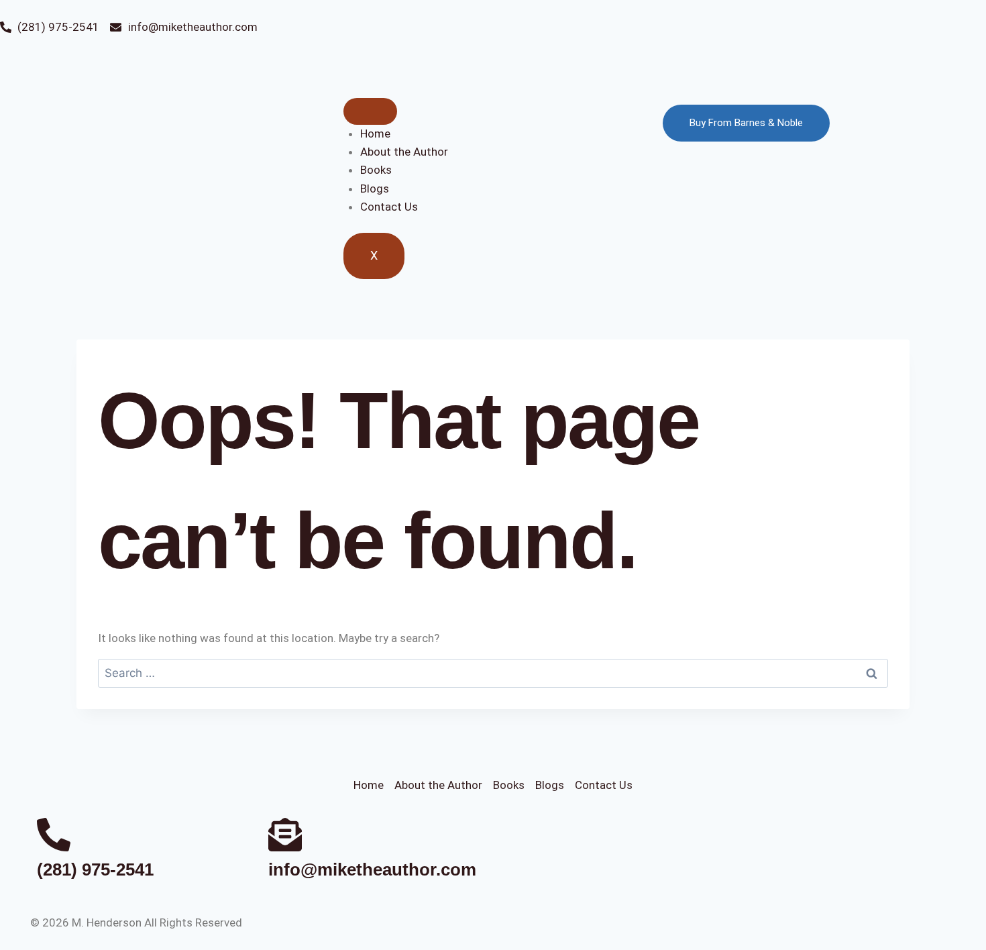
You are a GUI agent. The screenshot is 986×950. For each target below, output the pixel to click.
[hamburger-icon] (370, 111)
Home (375, 133)
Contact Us (389, 206)
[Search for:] (493, 673)
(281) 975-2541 (95, 869)
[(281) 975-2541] (53, 834)
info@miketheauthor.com (372, 869)
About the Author (404, 151)
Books (376, 169)
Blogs (374, 188)
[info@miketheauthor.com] (285, 834)
